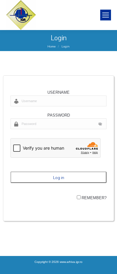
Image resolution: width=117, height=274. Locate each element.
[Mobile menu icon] (105, 15)
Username (58, 92)
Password (58, 115)
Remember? (94, 198)
